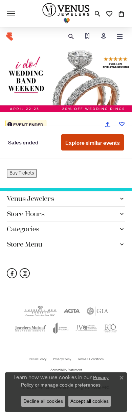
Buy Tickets (21, 173)
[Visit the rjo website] (110, 328)
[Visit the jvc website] (85, 328)
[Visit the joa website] (61, 328)
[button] (97, 13)
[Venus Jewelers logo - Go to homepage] (66, 13)
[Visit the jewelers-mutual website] (30, 328)
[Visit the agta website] (72, 311)
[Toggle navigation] (10, 13)
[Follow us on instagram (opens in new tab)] (25, 273)
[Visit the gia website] (97, 311)
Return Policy (37, 359)
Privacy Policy (62, 359)
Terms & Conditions (91, 359)
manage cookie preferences (71, 385)
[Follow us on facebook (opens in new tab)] (12, 273)
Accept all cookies (89, 401)
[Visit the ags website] (40, 311)
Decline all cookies (43, 401)
